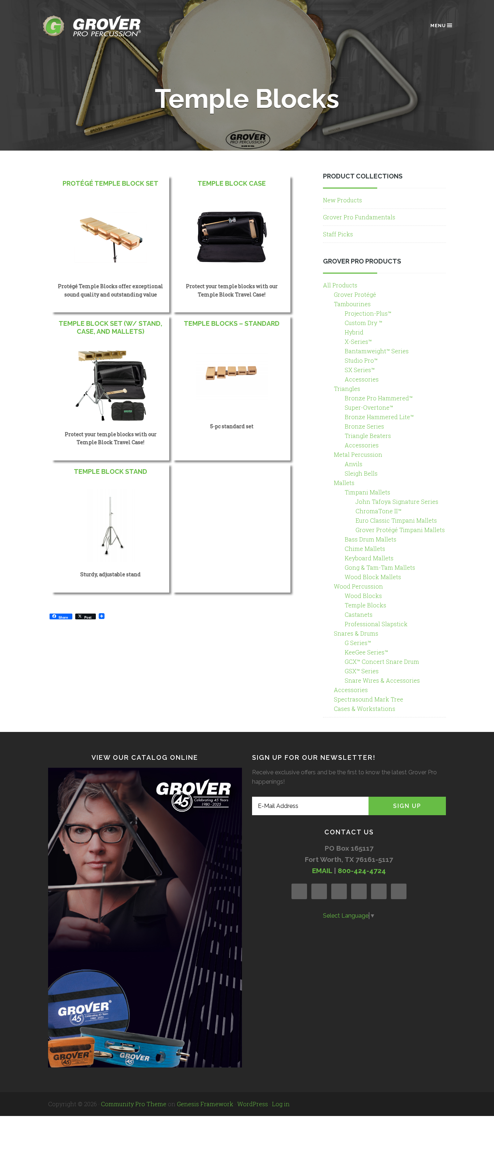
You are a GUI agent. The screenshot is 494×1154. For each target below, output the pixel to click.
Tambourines (352, 304)
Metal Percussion (358, 454)
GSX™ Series (362, 671)
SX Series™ (360, 370)
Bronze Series (364, 426)
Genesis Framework (205, 1104)
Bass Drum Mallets (370, 539)
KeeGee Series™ (366, 652)
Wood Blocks (363, 595)
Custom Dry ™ (363, 323)
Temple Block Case (231, 183)
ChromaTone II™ (378, 511)
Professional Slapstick (376, 624)
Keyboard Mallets (369, 558)
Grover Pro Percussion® (104, 25)
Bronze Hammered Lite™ (379, 417)
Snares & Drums (356, 633)
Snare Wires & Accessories (382, 680)
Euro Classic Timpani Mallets (396, 520)
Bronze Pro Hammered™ (379, 398)
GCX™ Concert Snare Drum (382, 661)
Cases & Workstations (364, 708)
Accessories (362, 379)
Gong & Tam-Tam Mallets (380, 567)
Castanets (358, 614)
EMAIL (322, 871)
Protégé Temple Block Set (110, 183)
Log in (281, 1104)
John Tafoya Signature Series (396, 501)
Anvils (353, 464)
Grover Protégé (355, 294)
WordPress (252, 1104)
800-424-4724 (362, 871)
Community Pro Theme (133, 1104)
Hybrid (354, 332)
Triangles (347, 388)
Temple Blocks (365, 605)
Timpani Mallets (367, 492)
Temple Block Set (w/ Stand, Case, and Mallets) (110, 327)
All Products (340, 285)
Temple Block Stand (110, 471)
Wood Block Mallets (373, 577)
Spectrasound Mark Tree (368, 699)
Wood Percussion (358, 586)
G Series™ (358, 643)
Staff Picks (338, 234)
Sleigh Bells (361, 473)
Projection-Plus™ (368, 313)
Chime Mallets (365, 548)
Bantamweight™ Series (377, 351)
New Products (342, 200)
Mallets (344, 483)
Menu (438, 25)
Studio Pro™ (361, 360)
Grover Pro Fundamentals (359, 217)
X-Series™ (358, 341)
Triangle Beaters (368, 435)
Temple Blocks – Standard (232, 323)
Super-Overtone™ (369, 407)
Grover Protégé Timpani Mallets (400, 530)
